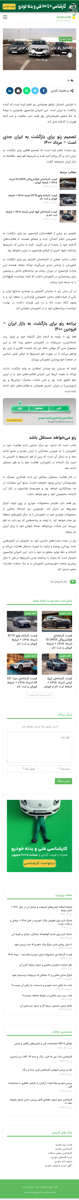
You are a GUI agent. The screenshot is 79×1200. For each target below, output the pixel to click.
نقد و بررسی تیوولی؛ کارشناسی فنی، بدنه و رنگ (47, 1070)
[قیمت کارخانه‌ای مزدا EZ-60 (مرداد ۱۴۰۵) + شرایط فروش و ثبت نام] (22, 664)
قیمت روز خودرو (64, 1145)
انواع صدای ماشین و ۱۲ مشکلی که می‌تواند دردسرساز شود (42, 975)
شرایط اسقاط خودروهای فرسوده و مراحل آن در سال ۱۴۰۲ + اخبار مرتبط (41, 908)
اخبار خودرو (65, 39)
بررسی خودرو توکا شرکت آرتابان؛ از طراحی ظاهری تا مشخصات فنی (40, 1085)
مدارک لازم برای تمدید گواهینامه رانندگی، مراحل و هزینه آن (42, 934)
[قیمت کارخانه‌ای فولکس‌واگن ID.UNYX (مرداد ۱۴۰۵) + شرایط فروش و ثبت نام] (68, 184)
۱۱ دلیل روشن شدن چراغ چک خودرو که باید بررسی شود (43, 945)
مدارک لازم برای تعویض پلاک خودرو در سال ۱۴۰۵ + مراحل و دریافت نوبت (41, 922)
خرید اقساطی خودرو (61, 1157)
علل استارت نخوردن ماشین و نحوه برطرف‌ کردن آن (45, 965)
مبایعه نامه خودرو (63, 1161)
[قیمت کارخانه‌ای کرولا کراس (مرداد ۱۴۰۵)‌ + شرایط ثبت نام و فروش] (68, 216)
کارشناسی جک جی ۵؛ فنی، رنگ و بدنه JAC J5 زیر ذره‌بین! (41, 1057)
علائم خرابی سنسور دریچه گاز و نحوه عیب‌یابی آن (46, 1006)
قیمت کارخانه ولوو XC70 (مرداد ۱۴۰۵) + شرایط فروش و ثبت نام (32, 197)
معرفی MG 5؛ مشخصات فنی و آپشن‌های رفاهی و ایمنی (43, 1044)
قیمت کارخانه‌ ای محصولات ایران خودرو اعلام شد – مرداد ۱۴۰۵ (40, 955)
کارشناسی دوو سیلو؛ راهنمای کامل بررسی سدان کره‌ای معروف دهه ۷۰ (41, 1101)
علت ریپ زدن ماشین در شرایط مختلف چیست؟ (47, 996)
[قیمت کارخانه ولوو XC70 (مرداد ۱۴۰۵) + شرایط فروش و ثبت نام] (68, 200)
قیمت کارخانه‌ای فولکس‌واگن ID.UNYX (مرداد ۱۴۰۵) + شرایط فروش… (33, 181)
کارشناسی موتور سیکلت (60, 1153)
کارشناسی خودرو (63, 1149)
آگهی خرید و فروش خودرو (58, 1166)
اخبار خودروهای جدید (58, 581)
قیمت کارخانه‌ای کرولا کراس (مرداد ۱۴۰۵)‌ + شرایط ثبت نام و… (31, 213)
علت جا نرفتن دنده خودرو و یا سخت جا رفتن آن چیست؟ (42, 985)
